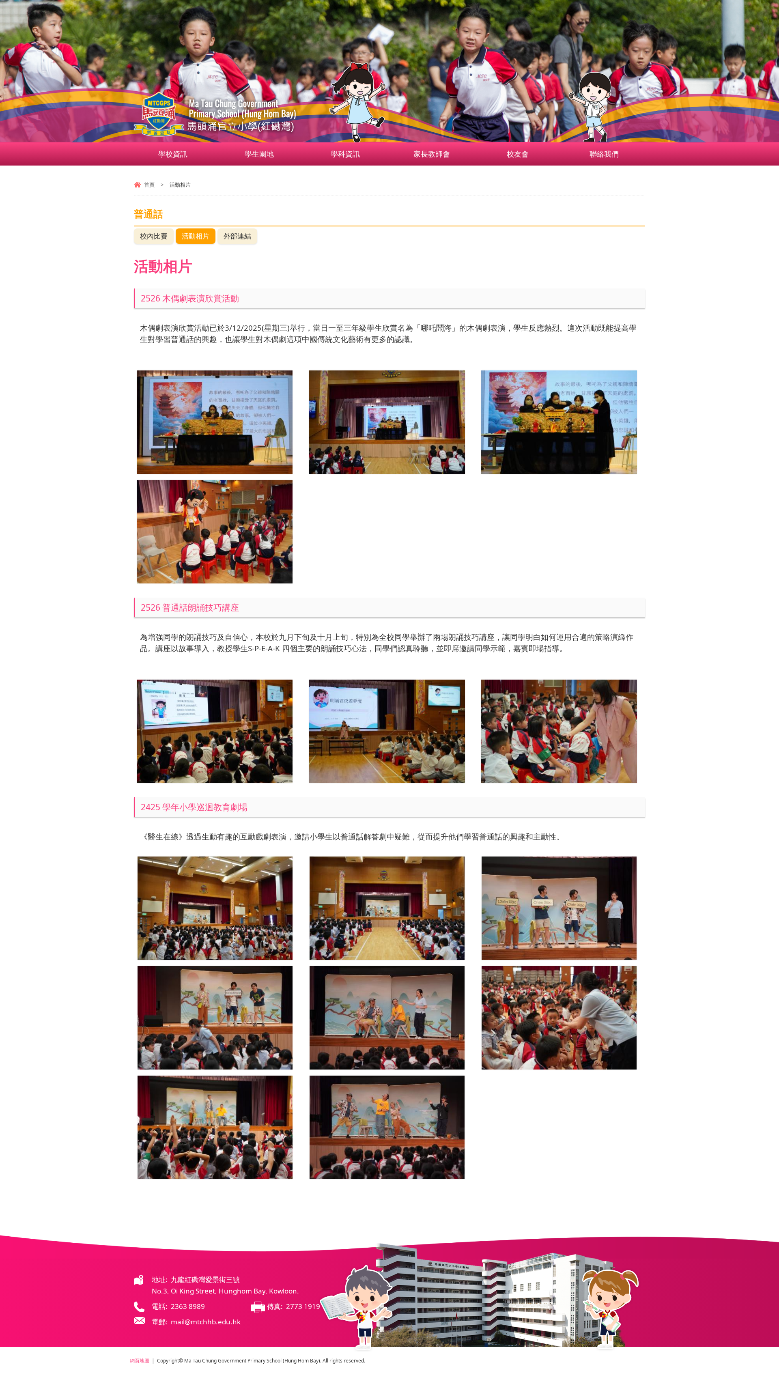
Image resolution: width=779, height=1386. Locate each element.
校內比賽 (154, 236)
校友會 (518, 154)
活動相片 (195, 236)
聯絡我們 (604, 154)
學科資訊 (345, 154)
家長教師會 (431, 154)
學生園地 (259, 154)
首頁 (149, 184)
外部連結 (237, 236)
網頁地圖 (139, 1360)
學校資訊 (172, 154)
